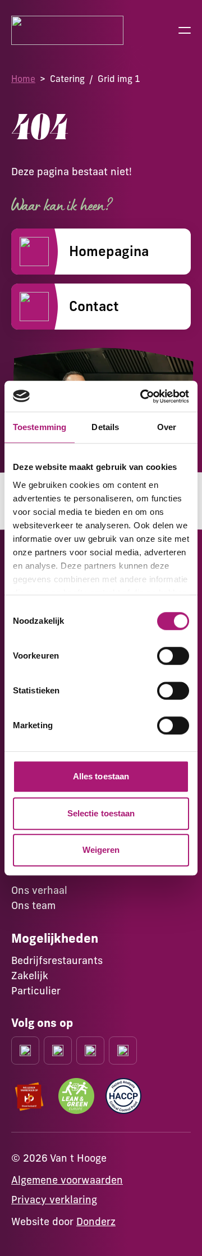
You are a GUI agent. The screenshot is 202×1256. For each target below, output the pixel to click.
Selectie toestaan (101, 813)
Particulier (36, 990)
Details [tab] (105, 427)
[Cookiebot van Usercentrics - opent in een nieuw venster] (142, 396)
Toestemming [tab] (39, 427)
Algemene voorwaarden (67, 1179)
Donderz (96, 1221)
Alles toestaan (101, 776)
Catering (67, 78)
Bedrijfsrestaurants (57, 960)
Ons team (33, 905)
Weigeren (101, 850)
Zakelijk (29, 975)
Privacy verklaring (54, 1199)
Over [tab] (166, 427)
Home (23, 78)
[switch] (173, 656)
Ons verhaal (39, 890)
